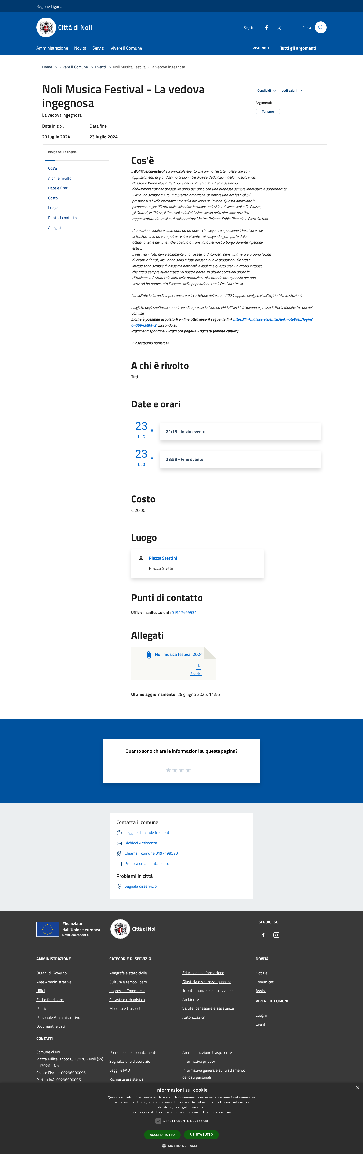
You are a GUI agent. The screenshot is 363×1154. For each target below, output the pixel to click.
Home (47, 67)
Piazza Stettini (163, 558)
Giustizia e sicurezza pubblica (206, 982)
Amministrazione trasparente (207, 1052)
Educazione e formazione (203, 973)
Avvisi (261, 991)
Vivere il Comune (74, 67)
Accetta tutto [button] (162, 1135)
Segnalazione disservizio (129, 1061)
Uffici (40, 991)
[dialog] (181, 1118)
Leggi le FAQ (119, 1070)
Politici (42, 1008)
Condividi (264, 90)
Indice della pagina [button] (62, 152)
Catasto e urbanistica (127, 1000)
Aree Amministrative (53, 982)
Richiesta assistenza (126, 1079)
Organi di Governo (51, 973)
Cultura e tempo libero (128, 982)
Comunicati (265, 982)
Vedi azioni (290, 90)
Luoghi (261, 1015)
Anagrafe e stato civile (128, 973)
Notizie (261, 973)
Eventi (100, 67)
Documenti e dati (50, 1026)
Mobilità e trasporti (125, 1008)
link (228, 1112)
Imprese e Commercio (127, 991)
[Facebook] (264, 27)
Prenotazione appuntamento (133, 1052)
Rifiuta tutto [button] (201, 1134)
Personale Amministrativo (58, 1017)
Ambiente (190, 999)
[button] (181, 1145)
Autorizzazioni (194, 1017)
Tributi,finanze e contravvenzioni (210, 990)
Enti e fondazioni (50, 1000)
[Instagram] (277, 27)
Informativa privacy (198, 1061)
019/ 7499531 (184, 612)
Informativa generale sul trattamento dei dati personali (213, 1073)
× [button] (357, 1088)
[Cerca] (321, 27)
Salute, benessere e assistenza (208, 1008)
